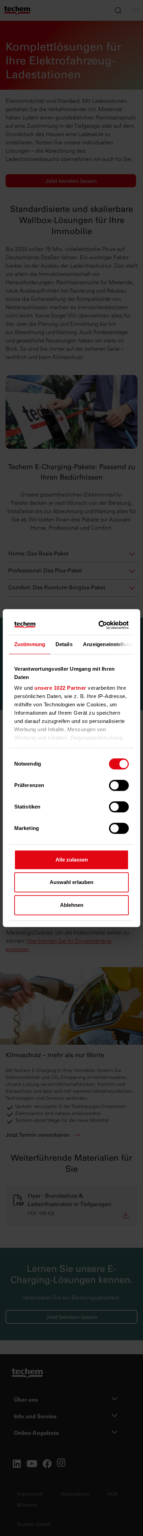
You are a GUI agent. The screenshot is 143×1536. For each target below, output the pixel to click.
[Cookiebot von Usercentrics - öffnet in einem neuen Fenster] (99, 624)
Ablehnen (71, 905)
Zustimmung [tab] (29, 644)
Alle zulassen (72, 860)
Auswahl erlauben (71, 882)
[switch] (119, 785)
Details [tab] (64, 644)
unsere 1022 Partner (60, 688)
